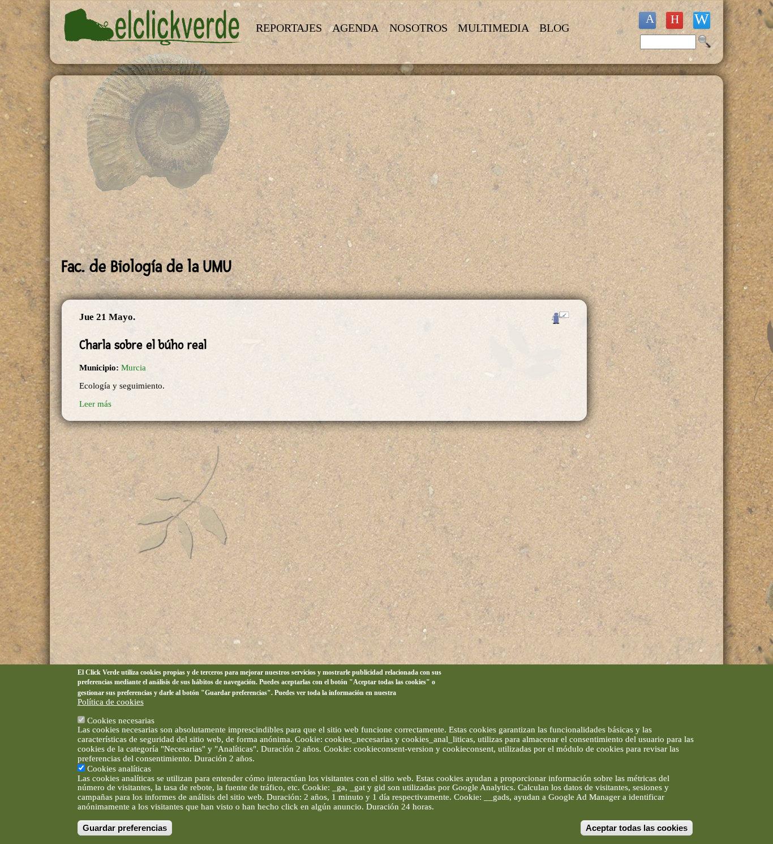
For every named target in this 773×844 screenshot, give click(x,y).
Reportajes (289, 28)
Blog (554, 28)
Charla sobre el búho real (143, 345)
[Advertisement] (324, 166)
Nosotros (418, 28)
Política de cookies (111, 701)
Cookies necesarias (120, 719)
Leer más (95, 403)
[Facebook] (647, 20)
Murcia (133, 367)
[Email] (701, 20)
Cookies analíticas (119, 768)
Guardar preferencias (125, 828)
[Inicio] (153, 52)
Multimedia (493, 28)
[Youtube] (674, 20)
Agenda (355, 28)
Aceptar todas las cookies (637, 828)
